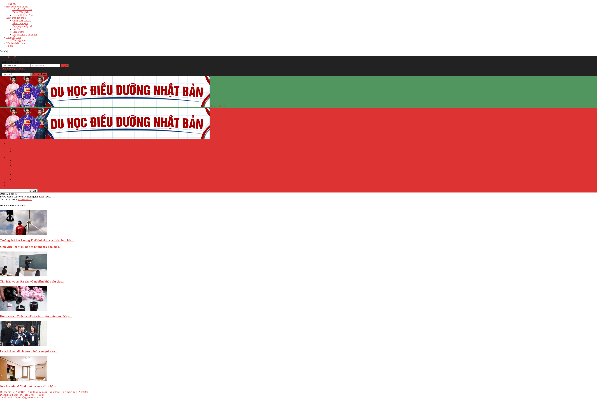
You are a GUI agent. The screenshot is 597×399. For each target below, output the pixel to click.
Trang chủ (11, 3)
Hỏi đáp (16, 29)
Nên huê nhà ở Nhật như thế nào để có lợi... (28, 386)
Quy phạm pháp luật (22, 26)
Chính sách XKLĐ (21, 20)
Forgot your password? (13, 68)
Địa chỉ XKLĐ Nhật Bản (24, 34)
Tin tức (9, 46)
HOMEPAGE (25, 199)
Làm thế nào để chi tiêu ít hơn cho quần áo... (28, 351)
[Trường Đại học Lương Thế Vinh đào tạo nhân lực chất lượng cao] (23, 234)
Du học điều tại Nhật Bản (12, 392)
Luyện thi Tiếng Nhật (23, 15)
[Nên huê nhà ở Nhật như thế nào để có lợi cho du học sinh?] (23, 380)
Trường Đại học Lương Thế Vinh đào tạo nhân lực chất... (37, 240)
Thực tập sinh (19, 40)
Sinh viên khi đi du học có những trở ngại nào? (30, 246)
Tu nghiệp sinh (13, 37)
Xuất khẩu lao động (16, 18)
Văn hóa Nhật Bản (15, 43)
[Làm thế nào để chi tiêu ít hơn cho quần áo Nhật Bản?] (23, 345)
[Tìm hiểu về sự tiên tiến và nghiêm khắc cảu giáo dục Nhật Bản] (23, 275)
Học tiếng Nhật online (17, 6)
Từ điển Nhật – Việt (22, 9)
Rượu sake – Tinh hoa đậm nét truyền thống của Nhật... (36, 316)
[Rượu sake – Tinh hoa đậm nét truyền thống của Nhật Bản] (23, 310)
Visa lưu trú (18, 32)
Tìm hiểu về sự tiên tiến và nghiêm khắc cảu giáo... (32, 281)
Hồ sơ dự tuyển (20, 23)
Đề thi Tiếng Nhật (21, 12)
